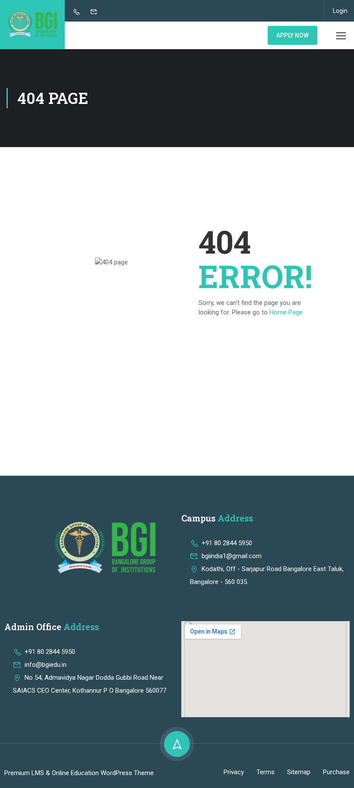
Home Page (286, 312)
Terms (265, 772)
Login (340, 10)
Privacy (234, 772)
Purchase (336, 772)
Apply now (292, 35)
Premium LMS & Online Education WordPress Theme (79, 773)
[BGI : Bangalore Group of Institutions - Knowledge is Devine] (32, 24)
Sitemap (298, 772)
